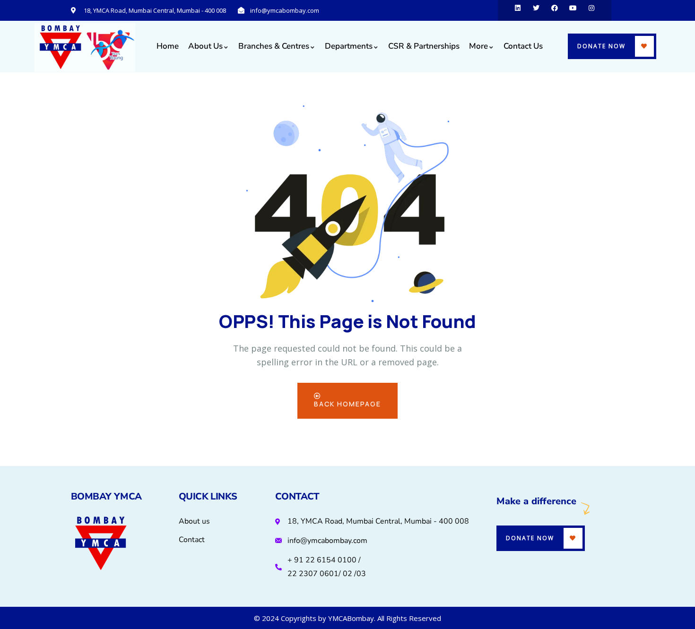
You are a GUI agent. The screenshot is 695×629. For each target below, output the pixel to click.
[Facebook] (554, 10)
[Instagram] (591, 10)
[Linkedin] (517, 10)
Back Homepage (347, 403)
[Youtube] (573, 10)
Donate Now (601, 46)
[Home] (85, 47)
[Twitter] (536, 10)
